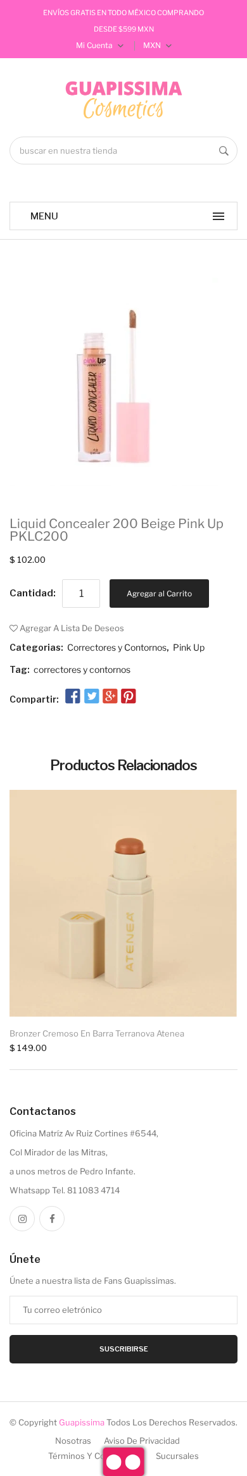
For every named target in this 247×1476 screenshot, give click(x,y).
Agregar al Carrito (159, 593)
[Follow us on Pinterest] (128, 697)
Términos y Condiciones (95, 1456)
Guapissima (81, 1422)
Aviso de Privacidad (142, 1441)
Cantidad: (33, 593)
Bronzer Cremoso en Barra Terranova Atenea (97, 1033)
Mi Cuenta (95, 45)
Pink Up (189, 647)
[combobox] (123, 150)
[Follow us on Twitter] (91, 697)
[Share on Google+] (110, 697)
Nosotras (73, 1441)
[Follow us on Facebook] (73, 697)
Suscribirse (123, 1348)
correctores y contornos (82, 669)
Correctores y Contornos (117, 647)
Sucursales (177, 1456)
